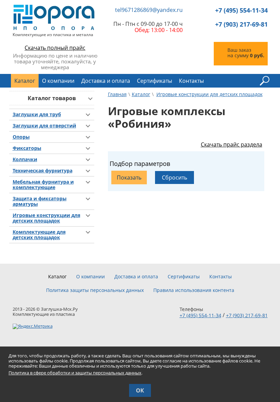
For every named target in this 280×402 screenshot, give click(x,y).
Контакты (191, 80)
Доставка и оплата (105, 80)
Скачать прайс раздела (231, 144)
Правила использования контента (193, 290)
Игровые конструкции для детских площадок (46, 218)
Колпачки (25, 159)
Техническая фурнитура (42, 170)
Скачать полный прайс (55, 47)
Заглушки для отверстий (44, 125)
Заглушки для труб (37, 114)
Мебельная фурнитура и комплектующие (43, 184)
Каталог (24, 80)
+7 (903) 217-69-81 (241, 24)
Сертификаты (154, 80)
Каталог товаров (52, 98)
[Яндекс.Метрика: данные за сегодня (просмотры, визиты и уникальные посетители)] (33, 326)
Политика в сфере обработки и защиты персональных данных (75, 373)
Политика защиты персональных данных (95, 290)
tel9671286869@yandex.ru (149, 10)
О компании (58, 80)
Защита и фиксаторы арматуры (40, 201)
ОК (140, 390)
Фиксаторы (27, 148)
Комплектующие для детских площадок (39, 234)
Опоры (21, 137)
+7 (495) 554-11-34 (241, 10)
